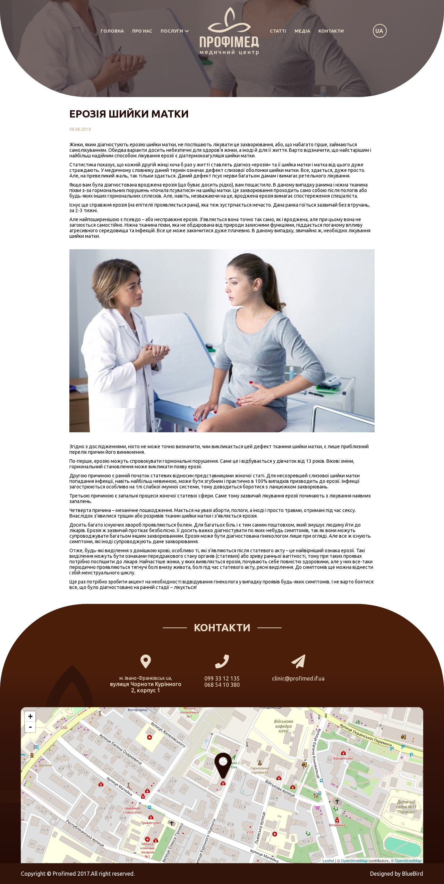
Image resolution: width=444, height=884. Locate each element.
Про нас (142, 30)
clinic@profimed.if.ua (298, 678)
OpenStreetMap (354, 860)
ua (379, 31)
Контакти (331, 30)
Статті (278, 30)
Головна (112, 30)
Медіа (302, 30)
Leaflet (328, 860)
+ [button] (30, 716)
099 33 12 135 (222, 678)
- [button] (30, 726)
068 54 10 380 (222, 685)
